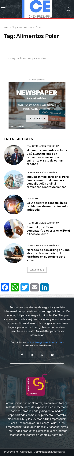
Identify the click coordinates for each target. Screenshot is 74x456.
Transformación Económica (43, 146)
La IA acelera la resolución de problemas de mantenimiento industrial (47, 206)
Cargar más (35, 269)
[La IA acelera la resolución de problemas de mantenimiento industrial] (14, 204)
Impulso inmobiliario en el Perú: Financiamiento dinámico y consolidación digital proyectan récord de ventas (48, 182)
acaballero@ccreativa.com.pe (44, 342)
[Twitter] (42, 354)
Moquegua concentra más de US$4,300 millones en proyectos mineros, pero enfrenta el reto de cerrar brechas (47, 157)
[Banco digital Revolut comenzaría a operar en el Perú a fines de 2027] (14, 229)
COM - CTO (32, 199)
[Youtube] (52, 354)
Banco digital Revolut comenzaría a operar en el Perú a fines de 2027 (48, 231)
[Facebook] (22, 354)
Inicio (6, 27)
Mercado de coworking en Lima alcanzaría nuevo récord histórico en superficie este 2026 (48, 255)
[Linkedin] (32, 354)
